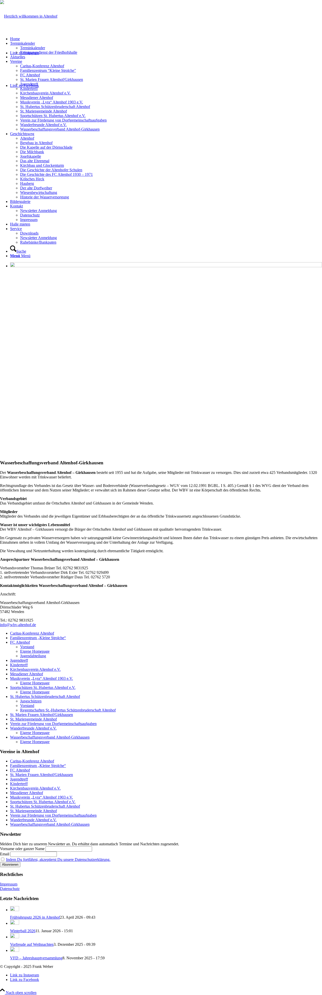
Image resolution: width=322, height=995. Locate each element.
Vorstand (27, 647)
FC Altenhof (20, 642)
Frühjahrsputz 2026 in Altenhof (35, 917)
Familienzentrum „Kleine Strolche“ (38, 638)
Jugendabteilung (33, 656)
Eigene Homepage (35, 651)
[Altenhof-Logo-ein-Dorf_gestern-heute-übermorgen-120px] (28, 16)
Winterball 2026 (22, 931)
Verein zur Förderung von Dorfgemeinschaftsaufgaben (53, 724)
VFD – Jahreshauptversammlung (36, 958)
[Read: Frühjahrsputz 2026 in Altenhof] (14, 910)
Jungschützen (31, 701)
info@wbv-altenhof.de (18, 625)
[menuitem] (166, 39)
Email (4, 854)
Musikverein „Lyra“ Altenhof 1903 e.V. (41, 678)
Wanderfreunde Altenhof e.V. (33, 728)
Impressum (8, 884)
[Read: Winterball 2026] (14, 923)
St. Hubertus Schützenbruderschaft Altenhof (45, 696)
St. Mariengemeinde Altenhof (33, 719)
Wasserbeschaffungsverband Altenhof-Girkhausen (50, 737)
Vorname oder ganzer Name (22, 849)
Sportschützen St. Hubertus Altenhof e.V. (42, 687)
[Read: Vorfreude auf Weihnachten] (14, 937)
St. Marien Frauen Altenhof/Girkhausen (41, 714)
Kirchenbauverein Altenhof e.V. (35, 669)
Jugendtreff (19, 660)
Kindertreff (19, 665)
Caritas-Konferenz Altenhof (32, 633)
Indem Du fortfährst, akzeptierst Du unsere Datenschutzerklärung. (58, 859)
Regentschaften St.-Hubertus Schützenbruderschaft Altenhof (68, 710)
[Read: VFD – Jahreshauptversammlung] (14, 950)
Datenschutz (10, 889)
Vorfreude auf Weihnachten (32, 944)
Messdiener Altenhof (26, 674)
